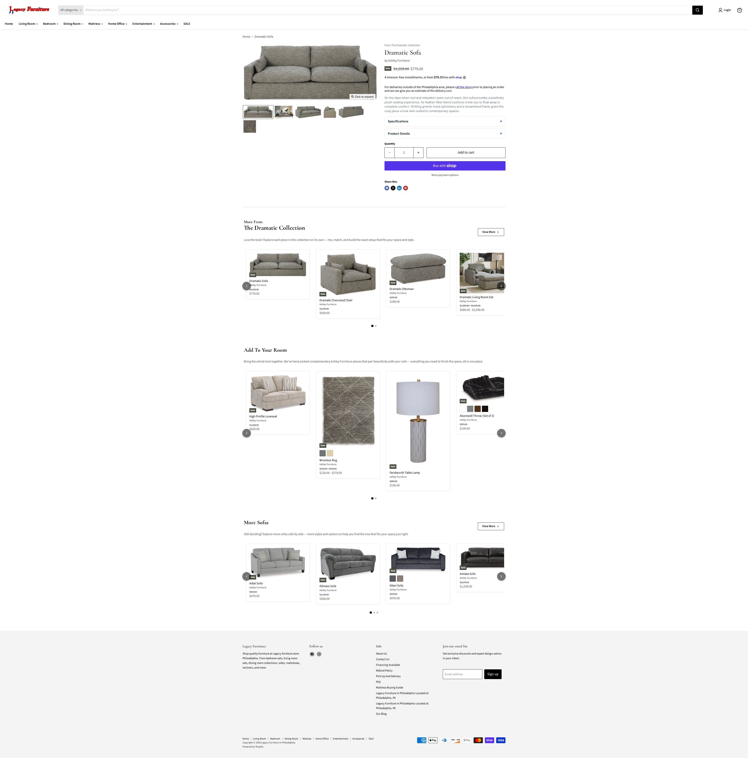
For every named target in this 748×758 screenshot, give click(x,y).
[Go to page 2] (376, 326)
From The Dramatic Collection (402, 45)
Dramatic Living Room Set (476, 297)
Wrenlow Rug (328, 460)
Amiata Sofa (467, 574)
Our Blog (381, 714)
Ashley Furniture (399, 60)
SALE (186, 24)
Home (9, 24)
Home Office (116, 24)
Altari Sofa (396, 585)
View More (488, 232)
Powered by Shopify (253, 746)
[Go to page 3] (377, 612)
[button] (258, 112)
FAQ (378, 682)
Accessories (168, 24)
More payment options (445, 175)
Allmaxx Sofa (327, 586)
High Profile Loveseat (263, 416)
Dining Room (72, 24)
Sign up (492, 674)
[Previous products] (246, 286)
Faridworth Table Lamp (405, 473)
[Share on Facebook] (387, 188)
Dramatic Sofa (258, 281)
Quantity (390, 143)
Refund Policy (384, 671)
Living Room (27, 24)
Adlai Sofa (256, 583)
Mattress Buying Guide (389, 688)
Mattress (94, 24)
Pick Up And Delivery (388, 676)
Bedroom (49, 24)
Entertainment (142, 24)
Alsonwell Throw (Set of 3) (477, 416)
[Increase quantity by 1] (418, 152)
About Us (381, 654)
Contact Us (382, 659)
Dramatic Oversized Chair (336, 300)
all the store (464, 87)
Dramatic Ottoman (402, 289)
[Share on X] (393, 188)
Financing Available (388, 665)
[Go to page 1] (372, 326)
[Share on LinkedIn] (399, 188)
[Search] (697, 10)
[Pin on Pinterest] (405, 188)
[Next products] (501, 286)
